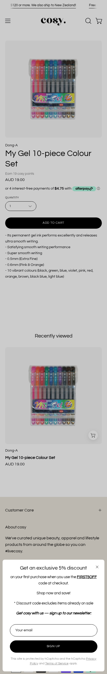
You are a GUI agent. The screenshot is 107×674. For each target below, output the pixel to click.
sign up (53, 646)
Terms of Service (57, 663)
